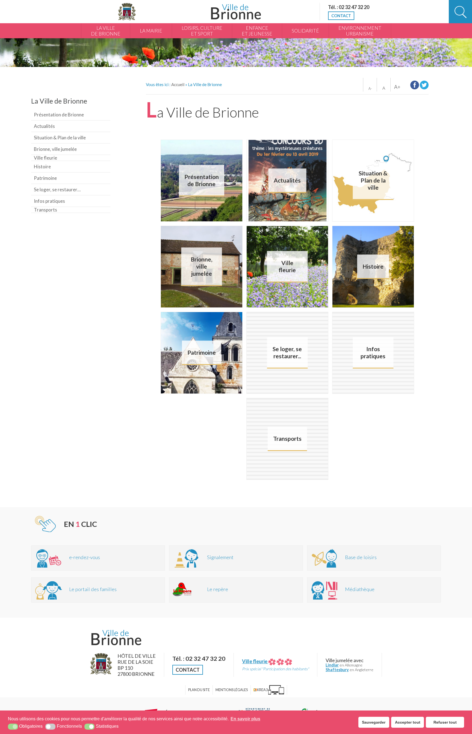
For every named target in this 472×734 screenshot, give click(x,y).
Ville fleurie (45, 158)
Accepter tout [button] (407, 722)
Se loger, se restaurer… (57, 189)
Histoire (42, 166)
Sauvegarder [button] (373, 722)
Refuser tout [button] (445, 722)
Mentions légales (232, 690)
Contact (341, 15)
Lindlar (332, 665)
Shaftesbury (337, 669)
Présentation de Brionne (59, 115)
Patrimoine (45, 178)
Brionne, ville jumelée (55, 149)
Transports (45, 210)
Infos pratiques (49, 201)
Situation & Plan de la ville (60, 137)
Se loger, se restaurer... (287, 352)
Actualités (44, 126)
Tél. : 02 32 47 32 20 (348, 7)
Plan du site (199, 690)
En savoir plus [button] (245, 719)
